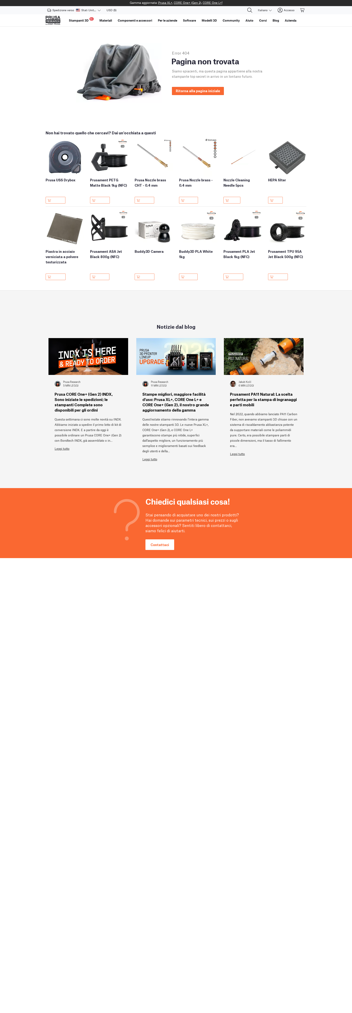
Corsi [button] (263, 20)
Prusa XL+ (165, 2)
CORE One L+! (212, 2)
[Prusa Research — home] (53, 20)
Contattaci (160, 544)
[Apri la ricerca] (250, 10)
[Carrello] (302, 10)
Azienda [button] (290, 20)
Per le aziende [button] (167, 20)
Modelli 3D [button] (209, 20)
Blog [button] (276, 20)
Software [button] (189, 20)
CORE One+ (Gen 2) (187, 2)
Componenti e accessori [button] (135, 20)
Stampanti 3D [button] (81, 20)
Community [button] (231, 20)
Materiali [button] (105, 20)
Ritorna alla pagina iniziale (198, 90)
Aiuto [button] (249, 20)
